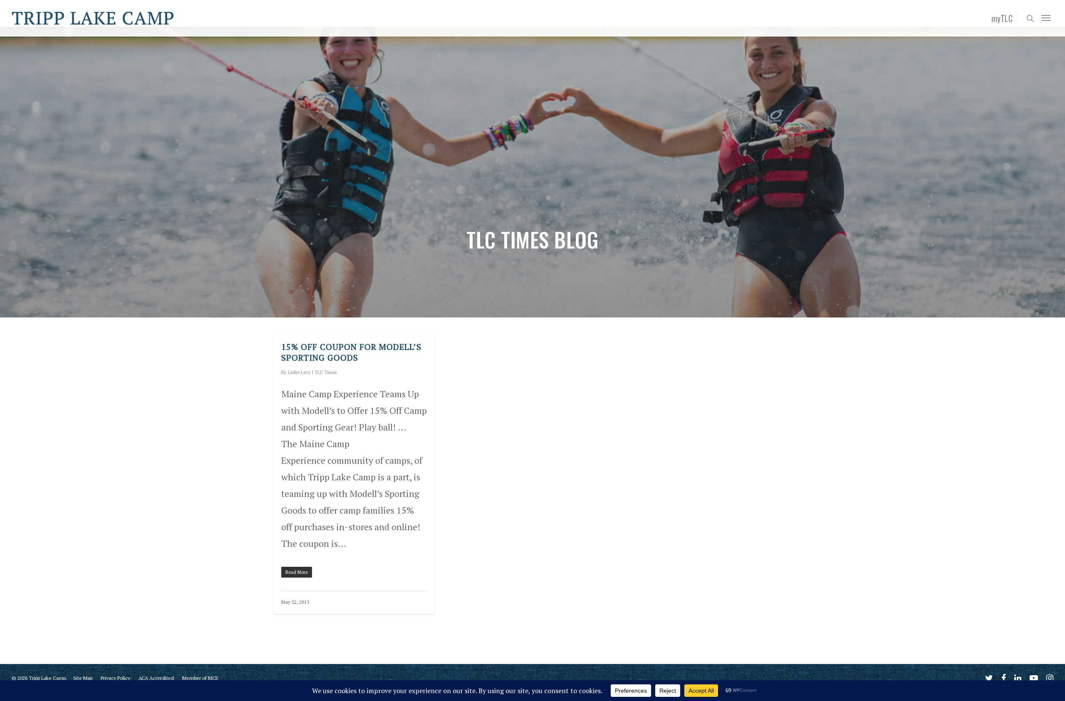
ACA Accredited (156, 678)
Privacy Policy (115, 678)
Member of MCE (200, 678)
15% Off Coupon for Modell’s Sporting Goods (351, 352)
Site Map (82, 678)
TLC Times (326, 372)
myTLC (1002, 18)
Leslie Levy (299, 372)
